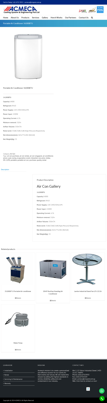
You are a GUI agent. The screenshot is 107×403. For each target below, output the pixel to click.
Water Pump (17, 343)
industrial (34, 158)
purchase (32, 160)
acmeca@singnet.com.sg (33, 2)
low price (41, 158)
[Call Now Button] (102, 398)
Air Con (12, 154)
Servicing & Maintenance (13, 379)
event (28, 158)
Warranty (7, 383)
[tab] (13, 169)
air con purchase (13, 156)
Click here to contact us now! (86, 381)
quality (39, 160)
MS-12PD (6, 160)
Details (19, 298)
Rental (6, 375)
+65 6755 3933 (18, 2)
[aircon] (27, 56)
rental (44, 160)
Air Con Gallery (49, 186)
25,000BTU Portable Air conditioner (18, 291)
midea (48, 158)
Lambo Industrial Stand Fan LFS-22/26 (88, 291)
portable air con (23, 160)
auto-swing (12, 158)
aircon (5, 158)
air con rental (24, 156)
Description (5, 169)
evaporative (21, 158)
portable (14, 160)
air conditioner (48, 156)
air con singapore (36, 156)
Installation (8, 370)
